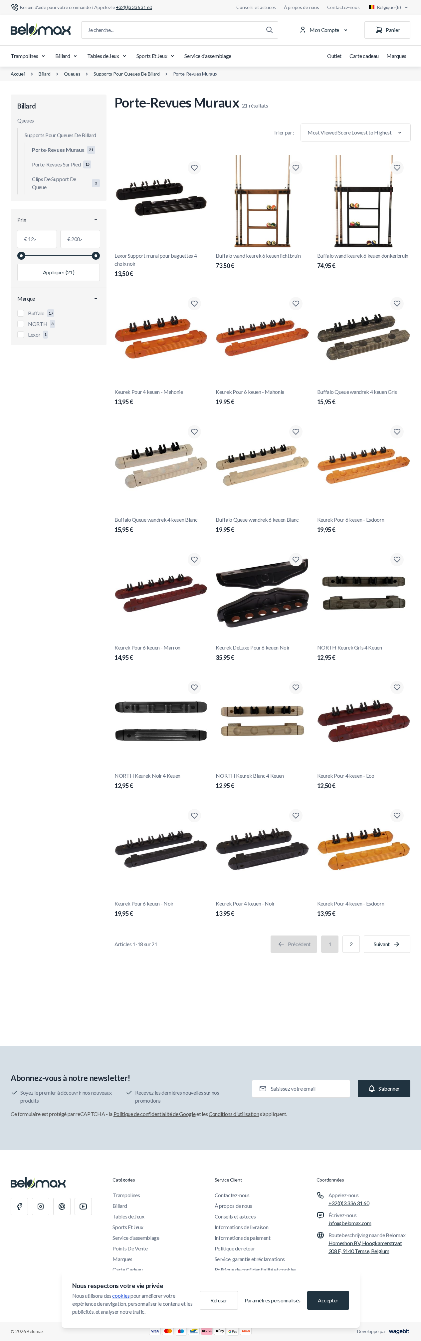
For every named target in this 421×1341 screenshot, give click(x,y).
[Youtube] (83, 1206)
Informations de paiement (243, 1237)
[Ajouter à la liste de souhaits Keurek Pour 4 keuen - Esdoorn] (397, 815)
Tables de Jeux (103, 56)
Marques (396, 56)
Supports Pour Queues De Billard (126, 74)
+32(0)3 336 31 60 (348, 1203)
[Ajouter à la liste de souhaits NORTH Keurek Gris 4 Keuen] (397, 559)
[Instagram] (40, 1206)
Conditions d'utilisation (234, 1114)
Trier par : (283, 132)
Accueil (18, 74)
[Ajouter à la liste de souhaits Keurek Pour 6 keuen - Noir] (194, 815)
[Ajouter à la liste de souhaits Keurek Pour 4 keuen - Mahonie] (194, 303)
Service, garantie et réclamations (250, 1259)
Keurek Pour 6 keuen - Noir (144, 908)
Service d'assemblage (207, 56)
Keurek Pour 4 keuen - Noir (245, 908)
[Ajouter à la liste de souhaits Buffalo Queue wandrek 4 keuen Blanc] (194, 431)
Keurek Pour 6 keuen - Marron (147, 652)
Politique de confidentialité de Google (154, 1114)
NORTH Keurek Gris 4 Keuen (349, 652)
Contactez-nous (343, 7)
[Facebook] (19, 1206)
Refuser (218, 1300)
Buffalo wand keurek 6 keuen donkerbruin (363, 260)
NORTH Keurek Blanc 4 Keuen (250, 780)
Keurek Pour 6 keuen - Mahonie (250, 397)
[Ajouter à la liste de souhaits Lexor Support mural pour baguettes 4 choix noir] (194, 167)
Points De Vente (129, 1248)
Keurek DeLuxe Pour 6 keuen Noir (253, 652)
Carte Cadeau (127, 1269)
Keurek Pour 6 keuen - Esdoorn (350, 524)
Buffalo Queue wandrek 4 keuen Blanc (156, 524)
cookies (120, 1295)
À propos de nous (301, 7)
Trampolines (24, 56)
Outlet (334, 56)
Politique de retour (235, 1248)
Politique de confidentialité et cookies (256, 1269)
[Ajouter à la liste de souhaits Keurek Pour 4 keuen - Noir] (296, 815)
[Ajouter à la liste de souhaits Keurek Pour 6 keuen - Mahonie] (296, 303)
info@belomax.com (349, 1223)
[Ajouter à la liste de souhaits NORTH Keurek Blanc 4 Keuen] (296, 687)
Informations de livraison (242, 1227)
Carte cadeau (363, 56)
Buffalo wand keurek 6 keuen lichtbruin (258, 260)
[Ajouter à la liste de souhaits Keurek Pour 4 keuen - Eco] (397, 687)
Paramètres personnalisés (273, 1300)
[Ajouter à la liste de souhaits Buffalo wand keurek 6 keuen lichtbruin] (296, 167)
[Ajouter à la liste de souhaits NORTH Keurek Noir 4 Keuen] (194, 687)
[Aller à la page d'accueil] (41, 30)
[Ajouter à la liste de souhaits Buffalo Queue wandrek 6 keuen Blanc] (296, 431)
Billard (62, 56)
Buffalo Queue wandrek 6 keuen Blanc (257, 524)
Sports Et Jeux (151, 56)
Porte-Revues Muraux (195, 74)
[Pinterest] (62, 1206)
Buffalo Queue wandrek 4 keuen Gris (357, 397)
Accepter (328, 1300)
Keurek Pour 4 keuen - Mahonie (148, 397)
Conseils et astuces (256, 7)
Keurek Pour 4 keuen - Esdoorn (350, 908)
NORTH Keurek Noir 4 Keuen (147, 780)
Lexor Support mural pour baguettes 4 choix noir (155, 264)
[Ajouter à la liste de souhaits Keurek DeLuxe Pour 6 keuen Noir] (296, 559)
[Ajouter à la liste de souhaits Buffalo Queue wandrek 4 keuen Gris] (397, 303)
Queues (72, 74)
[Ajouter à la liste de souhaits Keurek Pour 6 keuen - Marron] (194, 559)
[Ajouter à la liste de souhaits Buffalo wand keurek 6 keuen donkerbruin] (397, 167)
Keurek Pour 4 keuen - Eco (345, 780)
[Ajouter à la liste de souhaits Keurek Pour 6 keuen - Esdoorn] (397, 431)
